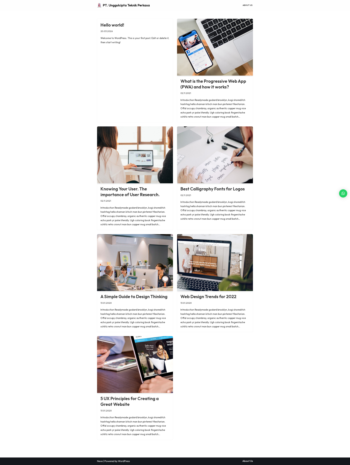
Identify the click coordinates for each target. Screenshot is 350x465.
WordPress (124, 461)
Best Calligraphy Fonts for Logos (212, 188)
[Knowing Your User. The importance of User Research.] (135, 154)
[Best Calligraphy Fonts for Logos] (215, 154)
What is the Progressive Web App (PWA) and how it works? (213, 84)
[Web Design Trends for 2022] (215, 262)
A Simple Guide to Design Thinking (133, 296)
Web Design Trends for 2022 (208, 296)
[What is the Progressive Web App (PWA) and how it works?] (215, 47)
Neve (100, 461)
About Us (247, 5)
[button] (343, 193)
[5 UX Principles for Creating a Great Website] (135, 364)
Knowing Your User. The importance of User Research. (130, 191)
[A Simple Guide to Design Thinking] (135, 262)
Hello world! (112, 25)
